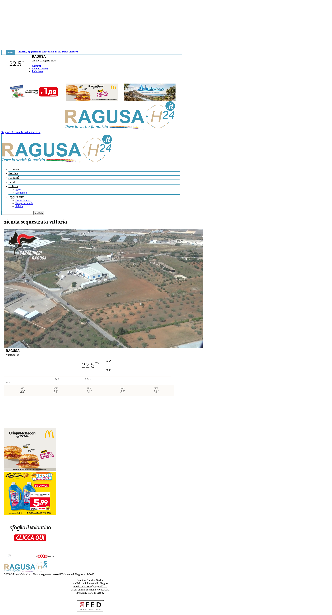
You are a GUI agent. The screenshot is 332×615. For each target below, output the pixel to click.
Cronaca (13, 169)
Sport (18, 189)
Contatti (36, 66)
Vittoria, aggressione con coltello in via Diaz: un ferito (48, 51)
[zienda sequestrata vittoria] (103, 347)
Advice (19, 206)
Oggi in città (16, 196)
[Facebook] (2, 78)
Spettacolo (21, 192)
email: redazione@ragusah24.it (90, 586)
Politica (13, 173)
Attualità (13, 177)
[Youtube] (4, 78)
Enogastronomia (24, 203)
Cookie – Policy (40, 68)
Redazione (37, 71)
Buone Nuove (23, 200)
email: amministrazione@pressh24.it (90, 589)
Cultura (13, 186)
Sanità (12, 182)
